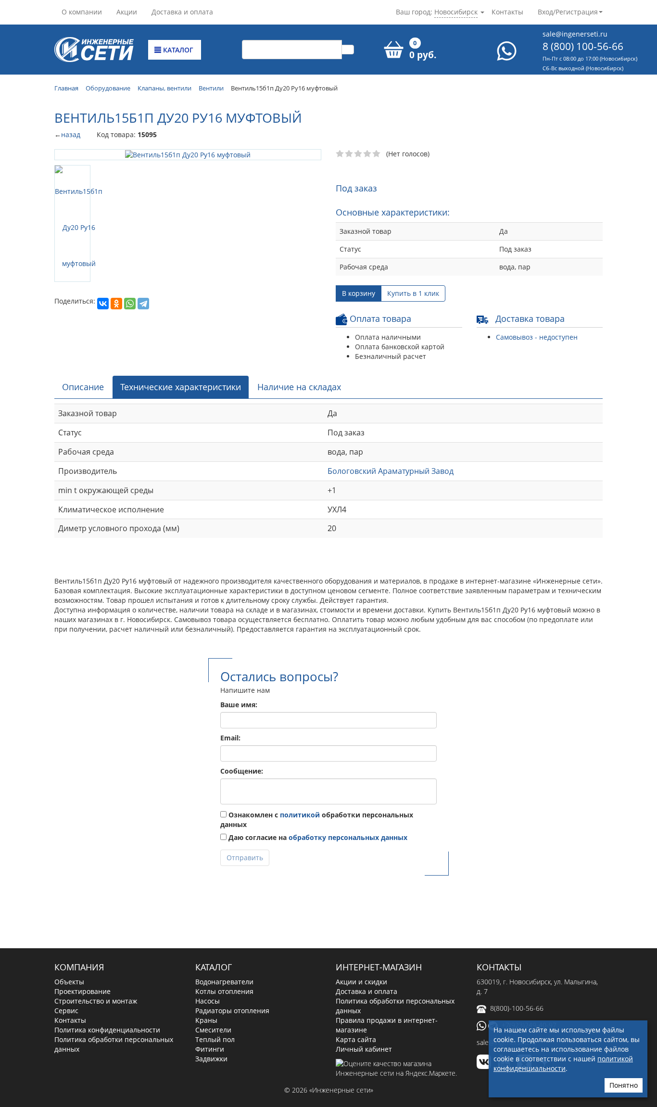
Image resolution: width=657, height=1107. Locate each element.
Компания (79, 967)
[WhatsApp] (130, 303)
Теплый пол (215, 1039)
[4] (367, 154)
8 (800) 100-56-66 (583, 46)
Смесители (213, 1029)
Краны (206, 1020)
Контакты (507, 11)
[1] (340, 154)
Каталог (177, 49)
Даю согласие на (317, 837)
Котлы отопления (224, 991)
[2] (349, 154)
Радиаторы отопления (232, 1010)
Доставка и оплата (182, 11)
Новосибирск (456, 11)
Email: (230, 737)
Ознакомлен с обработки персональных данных (316, 819)
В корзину (358, 293)
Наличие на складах (299, 387)
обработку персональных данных (348, 837)
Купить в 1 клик (413, 293)
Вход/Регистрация (568, 11)
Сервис (66, 1010)
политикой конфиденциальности (563, 1063)
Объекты (69, 981)
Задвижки (211, 1058)
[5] (376, 154)
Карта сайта (356, 1039)
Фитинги (209, 1049)
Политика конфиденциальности (107, 1029)
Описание (83, 387)
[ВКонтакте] (103, 303)
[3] (358, 154)
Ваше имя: (238, 704)
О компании (82, 11)
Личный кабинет (364, 1049)
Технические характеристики (180, 387)
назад (70, 134)
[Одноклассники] (116, 303)
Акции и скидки (361, 981)
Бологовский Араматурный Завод (391, 471)
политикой (300, 814)
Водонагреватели (224, 981)
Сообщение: (241, 771)
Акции (126, 11)
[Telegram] (143, 303)
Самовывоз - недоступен (537, 337)
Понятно (623, 1085)
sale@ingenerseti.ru (575, 33)
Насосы (207, 1000)
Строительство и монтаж (95, 1000)
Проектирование (82, 991)
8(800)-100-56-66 (516, 1008)
